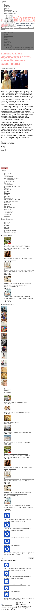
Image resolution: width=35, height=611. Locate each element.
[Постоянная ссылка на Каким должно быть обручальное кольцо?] (7, 410)
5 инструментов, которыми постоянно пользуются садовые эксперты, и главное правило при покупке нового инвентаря (17, 246)
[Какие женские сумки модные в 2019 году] (4, 338)
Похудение (7, 42)
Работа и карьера (9, 207)
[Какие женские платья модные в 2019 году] (4, 359)
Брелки (6, 224)
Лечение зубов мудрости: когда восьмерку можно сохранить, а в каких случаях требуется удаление (18, 298)
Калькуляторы (8, 46)
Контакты (7, 6)
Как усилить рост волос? (11, 422)
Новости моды (8, 32)
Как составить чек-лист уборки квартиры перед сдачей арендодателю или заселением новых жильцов (19, 271)
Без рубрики (8, 173)
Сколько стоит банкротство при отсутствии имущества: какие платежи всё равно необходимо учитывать (17, 285)
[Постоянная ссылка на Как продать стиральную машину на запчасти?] (7, 430)
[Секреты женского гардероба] (4, 318)
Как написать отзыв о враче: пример (15, 402)
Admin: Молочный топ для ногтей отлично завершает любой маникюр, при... (17, 520)
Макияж (6, 44)
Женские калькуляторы (11, 178)
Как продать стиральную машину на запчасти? (18, 432)
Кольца (6, 228)
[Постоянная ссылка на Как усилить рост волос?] (7, 420)
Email (2, 150)
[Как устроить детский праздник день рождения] (4, 332)
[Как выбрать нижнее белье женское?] (4, 386)
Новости (4, 68)
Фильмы (7, 216)
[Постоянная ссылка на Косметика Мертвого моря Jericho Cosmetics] (7, 440)
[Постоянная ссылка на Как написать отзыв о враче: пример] (7, 400)
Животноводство (9, 181)
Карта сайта (8, 10)
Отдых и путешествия (11, 201)
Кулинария (7, 189)
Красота (6, 39)
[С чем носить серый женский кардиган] (4, 365)
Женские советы (9, 179)
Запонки (7, 227)
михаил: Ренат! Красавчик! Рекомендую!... (17, 538)
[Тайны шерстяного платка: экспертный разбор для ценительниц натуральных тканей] (4, 311)
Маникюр (7, 193)
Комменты (7, 392)
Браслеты (7, 222)
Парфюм (7, 203)
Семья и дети (8, 209)
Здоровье (7, 41)
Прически (7, 206)
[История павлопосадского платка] (4, 352)
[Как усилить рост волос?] (4, 379)
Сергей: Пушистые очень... (12, 545)
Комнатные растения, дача (12, 186)
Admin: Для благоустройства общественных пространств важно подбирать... (17, 529)
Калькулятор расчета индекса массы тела (20, 47)
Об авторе (7, 8)
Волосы (6, 37)
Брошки (6, 225)
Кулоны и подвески (10, 232)
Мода (6, 34)
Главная (6, 5)
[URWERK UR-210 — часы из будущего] (4, 345)
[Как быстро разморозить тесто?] (4, 372)
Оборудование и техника (12, 199)
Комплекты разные (10, 230)
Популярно (7, 389)
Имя (2, 147)
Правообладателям (10, 13)
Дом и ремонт (8, 176)
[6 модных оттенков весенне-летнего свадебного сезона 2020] (4, 325)
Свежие (6, 390)
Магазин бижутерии (10, 11)
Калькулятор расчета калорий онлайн (19, 49)
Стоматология (8, 211)
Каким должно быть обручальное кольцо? (17, 412)
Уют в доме (7, 214)
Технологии (8, 212)
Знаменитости (8, 36)
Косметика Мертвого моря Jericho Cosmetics (17, 442)
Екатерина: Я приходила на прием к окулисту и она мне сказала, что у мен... (19, 553)
